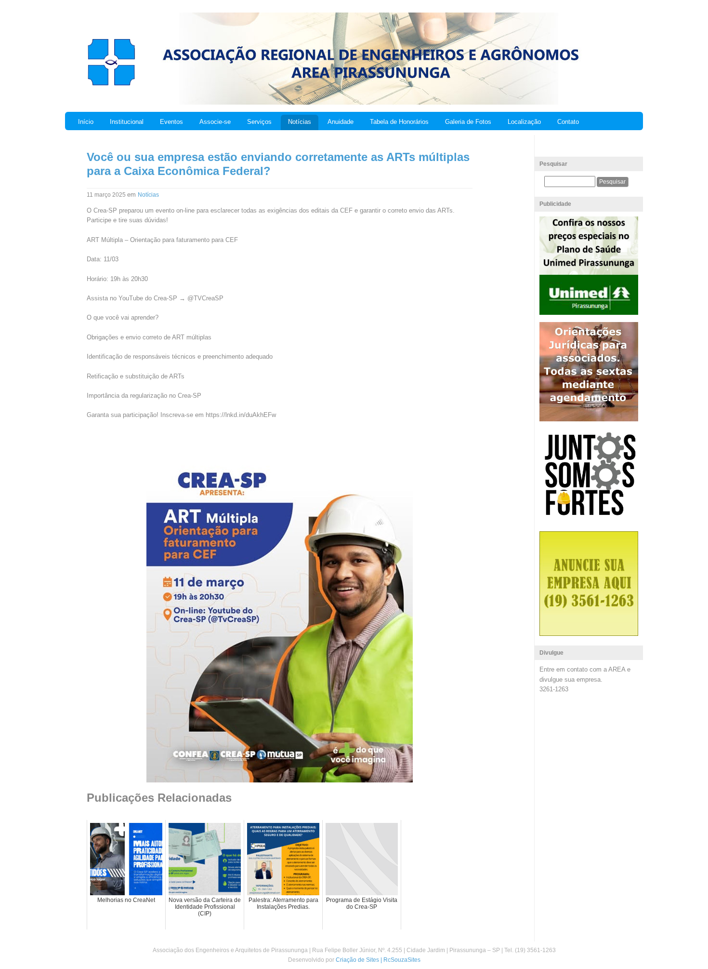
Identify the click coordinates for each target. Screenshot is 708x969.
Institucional (127, 121)
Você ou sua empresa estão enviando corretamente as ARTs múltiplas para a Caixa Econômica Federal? (278, 163)
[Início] (111, 84)
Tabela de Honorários (399, 121)
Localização (524, 121)
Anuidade (341, 121)
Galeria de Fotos (468, 121)
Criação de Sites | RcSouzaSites (378, 959)
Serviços (259, 121)
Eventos (171, 121)
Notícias (299, 121)
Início (85, 121)
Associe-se (215, 121)
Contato (568, 121)
